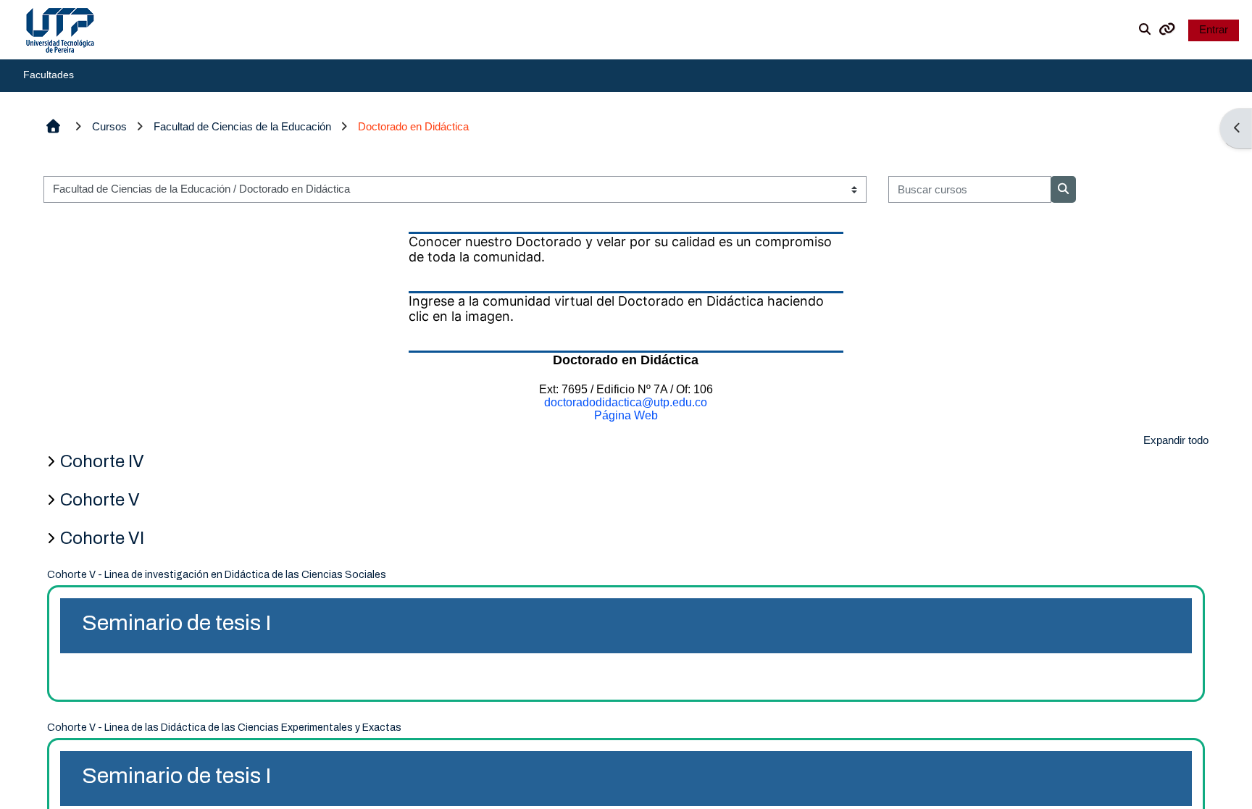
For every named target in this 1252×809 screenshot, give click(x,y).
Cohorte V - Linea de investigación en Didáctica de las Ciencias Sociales (216, 574)
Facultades (48, 74)
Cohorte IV (102, 461)
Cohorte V (100, 499)
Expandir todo (1176, 440)
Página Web (626, 415)
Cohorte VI (102, 538)
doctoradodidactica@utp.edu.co (625, 402)
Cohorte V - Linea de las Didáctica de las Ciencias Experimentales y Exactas (224, 727)
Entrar (1213, 29)
